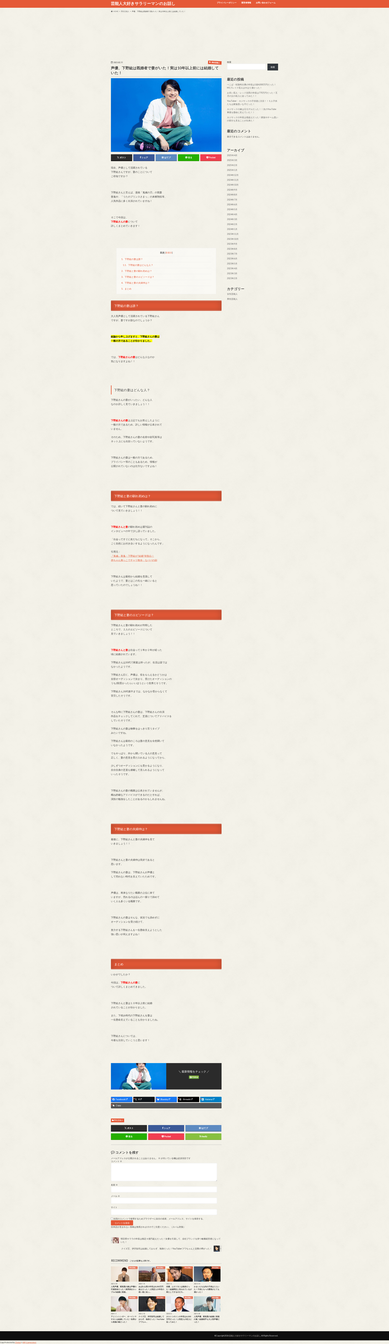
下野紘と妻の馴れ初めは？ (136, 271)
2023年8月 (232, 249)
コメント (116, 1161)
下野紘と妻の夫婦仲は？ (135, 282)
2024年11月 (233, 180)
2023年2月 (232, 278)
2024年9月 (232, 189)
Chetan (18, 1342)
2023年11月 (233, 234)
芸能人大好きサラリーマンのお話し (143, 3)
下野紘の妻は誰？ (132, 259)
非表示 (169, 252)
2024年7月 (232, 199)
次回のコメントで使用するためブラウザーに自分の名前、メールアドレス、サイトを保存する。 (159, 1219)
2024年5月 (232, 209)
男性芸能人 (118, 1120)
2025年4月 (232, 155)
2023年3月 (232, 273)
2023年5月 (232, 263)
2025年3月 (232, 160)
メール (115, 1196)
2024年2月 (232, 224)
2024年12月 (233, 175)
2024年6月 (232, 204)
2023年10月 (233, 239)
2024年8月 (232, 194)
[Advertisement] (194, 36)
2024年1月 (232, 229)
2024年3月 (232, 219)
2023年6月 (232, 258)
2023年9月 (232, 244)
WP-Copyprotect (29, 1342)
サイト (114, 1207)
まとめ (126, 288)
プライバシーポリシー (227, 2)
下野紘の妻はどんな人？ (138, 265)
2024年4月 (232, 214)
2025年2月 (232, 165)
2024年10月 (233, 184)
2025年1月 (232, 170)
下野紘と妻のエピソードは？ (137, 276)
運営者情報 (246, 2)
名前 (114, 1185)
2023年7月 (232, 253)
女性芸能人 (232, 294)
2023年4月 (232, 268)
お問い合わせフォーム (266, 2)
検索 (229, 62)
